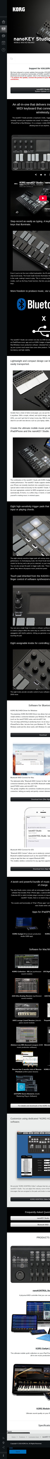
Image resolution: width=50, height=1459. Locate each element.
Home (4, 22)
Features (4, 36)
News (4, 1438)
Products (4, 29)
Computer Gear (34, 1437)
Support (4, 49)
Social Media (4, 1447)
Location (4, 1442)
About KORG (4, 1455)
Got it (18, 1452)
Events (4, 42)
